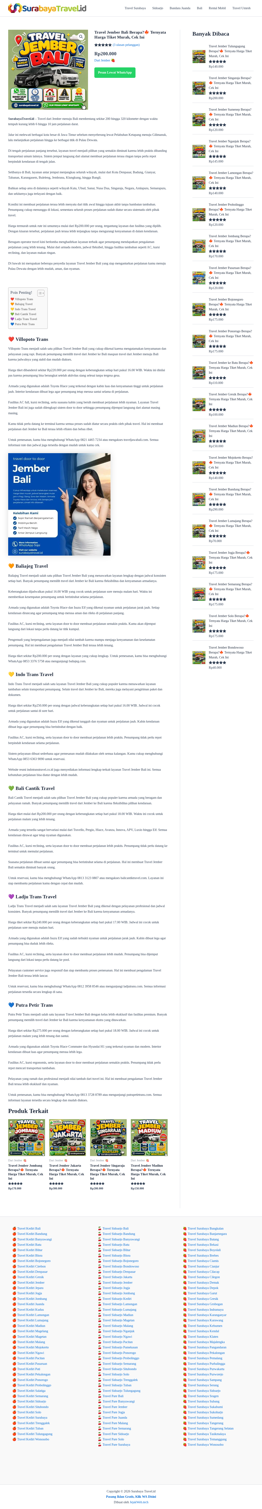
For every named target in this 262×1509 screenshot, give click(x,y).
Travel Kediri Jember (30, 1282)
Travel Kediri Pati (28, 1369)
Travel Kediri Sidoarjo (31, 1401)
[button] (81, 36)
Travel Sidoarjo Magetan (118, 1320)
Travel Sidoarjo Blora (116, 1255)
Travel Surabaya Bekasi (203, 1244)
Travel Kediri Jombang (32, 1298)
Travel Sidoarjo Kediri (117, 1298)
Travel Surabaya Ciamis (203, 1261)
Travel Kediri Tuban (30, 1428)
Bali (199, 8)
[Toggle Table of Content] (38, 293)
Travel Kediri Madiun (31, 1325)
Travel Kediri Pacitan (31, 1358)
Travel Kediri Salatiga (31, 1390)
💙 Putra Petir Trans (22, 324)
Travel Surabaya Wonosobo (206, 1444)
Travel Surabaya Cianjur (203, 1266)
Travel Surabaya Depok (203, 1288)
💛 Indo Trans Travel (23, 309)
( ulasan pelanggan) (126, 45)
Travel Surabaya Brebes (203, 1255)
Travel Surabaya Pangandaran (207, 1347)
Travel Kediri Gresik (30, 1277)
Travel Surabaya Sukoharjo (205, 1412)
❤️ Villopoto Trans (21, 299)
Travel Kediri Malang (31, 1342)
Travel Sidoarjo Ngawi (117, 1336)
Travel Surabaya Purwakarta (206, 1369)
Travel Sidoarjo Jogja (116, 1288)
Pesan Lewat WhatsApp (115, 72)
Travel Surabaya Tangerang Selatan (211, 1428)
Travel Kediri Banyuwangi (34, 1239)
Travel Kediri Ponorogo (32, 1380)
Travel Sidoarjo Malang (118, 1325)
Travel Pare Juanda (115, 1417)
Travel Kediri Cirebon (31, 1266)
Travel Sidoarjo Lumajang (119, 1309)
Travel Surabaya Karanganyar (207, 1315)
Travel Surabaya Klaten (203, 1336)
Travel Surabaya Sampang (205, 1380)
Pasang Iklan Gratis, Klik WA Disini (131, 1496)
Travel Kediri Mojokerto (33, 1347)
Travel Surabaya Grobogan (205, 1304)
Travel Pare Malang (115, 1423)
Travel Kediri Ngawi (30, 1353)
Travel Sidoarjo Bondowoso (121, 1266)
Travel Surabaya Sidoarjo (204, 1390)
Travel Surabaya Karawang (205, 1320)
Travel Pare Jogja (114, 1412)
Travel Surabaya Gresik (203, 1298)
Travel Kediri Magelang (32, 1331)
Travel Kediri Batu (29, 1244)
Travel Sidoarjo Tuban (117, 1385)
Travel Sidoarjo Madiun (118, 1315)
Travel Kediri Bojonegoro (34, 1261)
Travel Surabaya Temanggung (207, 1439)
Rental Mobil (217, 8)
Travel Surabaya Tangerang (205, 1423)
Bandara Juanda (180, 8)
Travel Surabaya (135, 8)
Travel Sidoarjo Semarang (119, 1363)
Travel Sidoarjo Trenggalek (120, 1380)
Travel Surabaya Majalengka (206, 1342)
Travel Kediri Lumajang (32, 1320)
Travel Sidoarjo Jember (117, 1282)
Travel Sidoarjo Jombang (119, 1293)
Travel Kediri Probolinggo (34, 1385)
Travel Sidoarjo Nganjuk (118, 1331)
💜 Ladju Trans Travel (23, 319)
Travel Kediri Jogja (29, 1293)
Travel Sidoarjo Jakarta (117, 1277)
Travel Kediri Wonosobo (33, 1439)
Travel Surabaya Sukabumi (205, 1407)
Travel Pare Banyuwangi (119, 1401)
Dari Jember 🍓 (104, 60)
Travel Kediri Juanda (30, 1304)
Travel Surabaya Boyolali (204, 1250)
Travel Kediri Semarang (32, 1396)
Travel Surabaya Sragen (203, 1396)
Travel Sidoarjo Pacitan (118, 1342)
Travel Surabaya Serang (203, 1385)
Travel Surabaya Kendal (203, 1331)
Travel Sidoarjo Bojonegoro (121, 1261)
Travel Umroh (241, 8)
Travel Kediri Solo (29, 1412)
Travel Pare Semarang (117, 1428)
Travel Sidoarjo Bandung (119, 1234)
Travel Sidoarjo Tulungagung (121, 1390)
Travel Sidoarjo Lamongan (120, 1304)
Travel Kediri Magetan (31, 1336)
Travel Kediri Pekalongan (33, 1374)
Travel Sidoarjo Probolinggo (121, 1358)
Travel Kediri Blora (29, 1255)
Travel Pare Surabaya (116, 1444)
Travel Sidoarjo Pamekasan (120, 1347)
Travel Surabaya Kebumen (205, 1325)
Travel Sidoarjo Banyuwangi (121, 1239)
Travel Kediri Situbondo (33, 1407)
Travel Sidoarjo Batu (116, 1244)
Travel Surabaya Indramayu (206, 1309)
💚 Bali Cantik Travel (23, 314)
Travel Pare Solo (113, 1439)
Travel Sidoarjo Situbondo (120, 1369)
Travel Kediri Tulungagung (34, 1434)
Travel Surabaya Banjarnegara (207, 1234)
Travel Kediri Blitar (29, 1250)
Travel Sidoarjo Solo (116, 1374)
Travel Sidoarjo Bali (116, 1228)
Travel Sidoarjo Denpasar (119, 1271)
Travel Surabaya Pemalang (205, 1358)
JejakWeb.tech (139, 1502)
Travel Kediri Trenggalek (33, 1423)
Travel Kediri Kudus (30, 1309)
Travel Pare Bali (113, 1396)
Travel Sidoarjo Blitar (116, 1250)
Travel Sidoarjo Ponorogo (119, 1353)
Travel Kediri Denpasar (32, 1271)
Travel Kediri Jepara (30, 1288)
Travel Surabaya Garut (202, 1293)
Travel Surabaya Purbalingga (206, 1363)
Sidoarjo (157, 8)
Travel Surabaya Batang (203, 1239)
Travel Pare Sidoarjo (116, 1434)
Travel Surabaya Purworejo (205, 1374)
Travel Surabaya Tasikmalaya (207, 1434)
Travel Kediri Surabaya (32, 1417)
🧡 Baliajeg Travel (21, 304)
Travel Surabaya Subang (203, 1401)
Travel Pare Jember (115, 1407)
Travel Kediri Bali (29, 1228)
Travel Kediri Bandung (32, 1234)
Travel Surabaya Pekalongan (206, 1353)
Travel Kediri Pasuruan (32, 1363)
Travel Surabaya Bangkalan (206, 1228)
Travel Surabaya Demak (203, 1282)
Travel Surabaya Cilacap (203, 1271)
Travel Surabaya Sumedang (205, 1417)
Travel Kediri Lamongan (33, 1315)
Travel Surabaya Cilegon (204, 1277)
